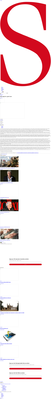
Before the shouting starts (4, 328)
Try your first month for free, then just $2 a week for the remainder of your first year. (27, 152)
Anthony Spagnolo (2, 329)
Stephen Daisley (2, 283)
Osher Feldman (2, 360)
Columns (1, 95)
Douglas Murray (2, 213)
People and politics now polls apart (5, 297)
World (0, 311)
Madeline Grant (2, 228)
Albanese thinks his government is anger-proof (7, 359)
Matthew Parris (2, 241)
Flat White (1, 296)
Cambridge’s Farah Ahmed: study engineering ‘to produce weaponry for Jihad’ (12, 312)
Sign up (25, 264)
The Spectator (1, 381)
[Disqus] (25, 249)
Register (1, 94)
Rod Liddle (1, 169)
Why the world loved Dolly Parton (5, 282)
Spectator (1, 0)
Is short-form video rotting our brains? (6, 343)
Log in (2, 94)
